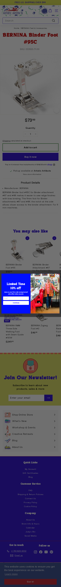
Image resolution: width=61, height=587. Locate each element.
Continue (16, 303)
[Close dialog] (57, 275)
